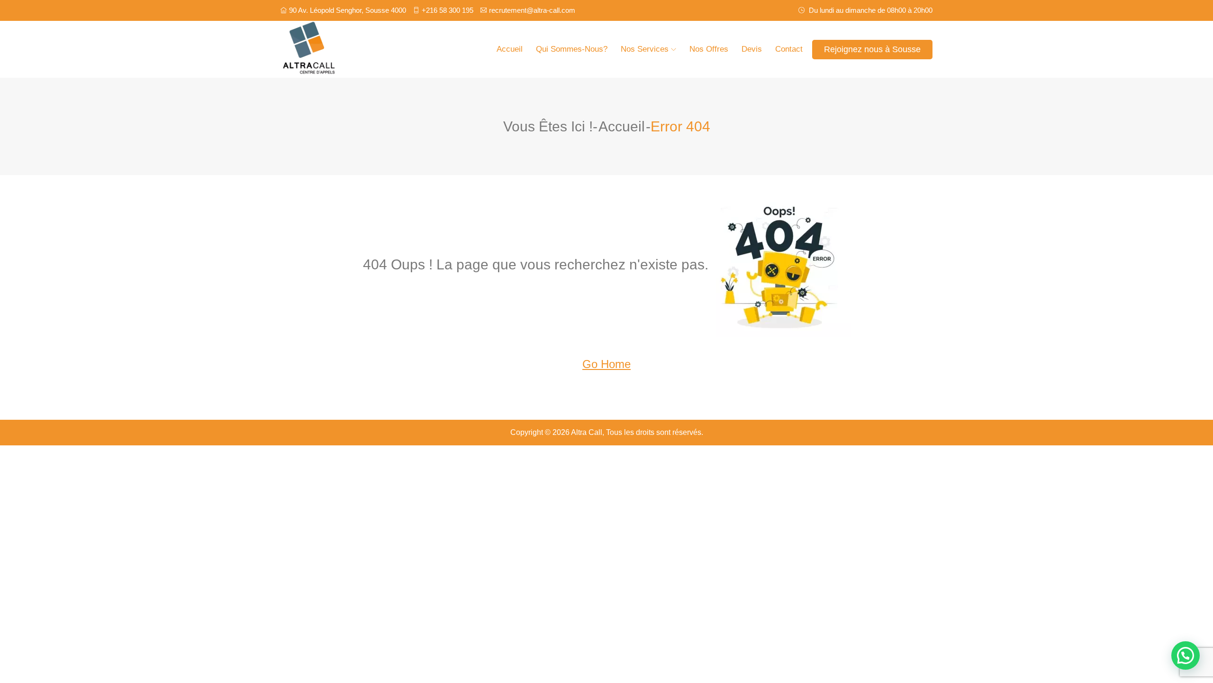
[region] (123, 597)
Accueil (510, 49)
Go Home (606, 364)
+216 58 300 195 (447, 10)
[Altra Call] (358, 49)
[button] (1185, 655)
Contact (789, 49)
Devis (752, 49)
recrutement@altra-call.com (532, 10)
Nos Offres (708, 49)
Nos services (645, 49)
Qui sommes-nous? (571, 49)
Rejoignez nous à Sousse (872, 49)
